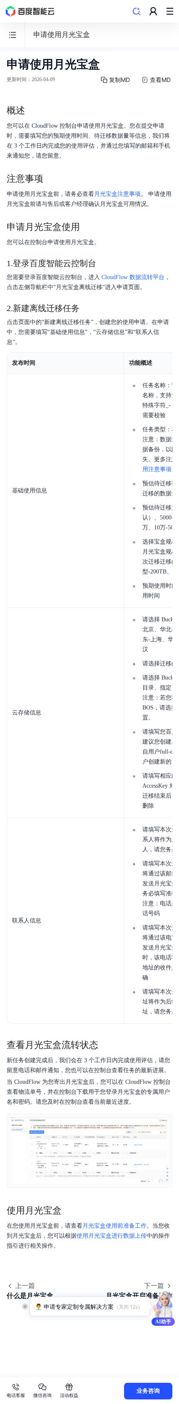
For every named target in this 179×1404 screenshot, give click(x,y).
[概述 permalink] (33, 110)
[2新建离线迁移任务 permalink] (88, 308)
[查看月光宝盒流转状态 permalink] (106, 1045)
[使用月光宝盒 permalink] (70, 1210)
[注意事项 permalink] (51, 179)
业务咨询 (148, 1391)
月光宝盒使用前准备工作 (114, 1226)
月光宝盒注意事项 (117, 194)
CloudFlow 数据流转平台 (133, 277)
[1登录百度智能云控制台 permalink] (104, 263)
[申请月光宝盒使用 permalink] (88, 227)
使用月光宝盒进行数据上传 (112, 1236)
